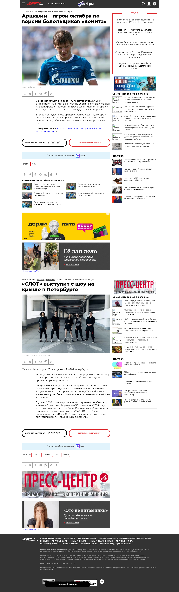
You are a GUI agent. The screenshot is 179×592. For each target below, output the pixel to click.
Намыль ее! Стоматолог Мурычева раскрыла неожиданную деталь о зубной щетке (139, 109)
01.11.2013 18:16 (27, 11)
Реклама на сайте (78, 541)
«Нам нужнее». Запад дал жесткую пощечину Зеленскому (139, 188)
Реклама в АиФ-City (124, 541)
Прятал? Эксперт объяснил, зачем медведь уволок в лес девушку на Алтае (139, 127)
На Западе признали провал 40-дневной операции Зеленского (138, 401)
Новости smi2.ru (31, 271)
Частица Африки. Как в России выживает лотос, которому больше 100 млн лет (139, 312)
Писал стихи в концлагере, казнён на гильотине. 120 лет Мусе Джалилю (135, 21)
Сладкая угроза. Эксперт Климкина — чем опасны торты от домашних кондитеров (134, 54)
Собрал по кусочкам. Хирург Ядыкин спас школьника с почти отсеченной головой (140, 321)
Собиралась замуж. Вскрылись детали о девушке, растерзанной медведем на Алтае (138, 136)
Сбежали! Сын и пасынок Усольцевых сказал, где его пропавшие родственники (140, 340)
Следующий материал (67, 584)
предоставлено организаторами (36, 355)
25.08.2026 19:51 (28, 280)
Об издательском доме (50, 538)
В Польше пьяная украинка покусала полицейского (140, 373)
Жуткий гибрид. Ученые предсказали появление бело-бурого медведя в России (140, 118)
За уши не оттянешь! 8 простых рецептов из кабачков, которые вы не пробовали (140, 349)
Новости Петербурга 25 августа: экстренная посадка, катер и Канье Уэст (135, 32)
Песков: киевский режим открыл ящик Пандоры (138, 170)
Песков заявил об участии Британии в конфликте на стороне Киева (140, 161)
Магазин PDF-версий (87, 538)
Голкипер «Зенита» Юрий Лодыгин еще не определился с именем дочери (48, 186)
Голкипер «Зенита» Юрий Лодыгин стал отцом (89, 185)
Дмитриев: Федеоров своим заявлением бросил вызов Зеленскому (136, 393)
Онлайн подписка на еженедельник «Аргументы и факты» (125, 538)
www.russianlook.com (31, 87)
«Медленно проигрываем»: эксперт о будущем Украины (140, 364)
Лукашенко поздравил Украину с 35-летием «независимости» (140, 198)
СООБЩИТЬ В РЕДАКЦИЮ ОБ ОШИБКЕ (115, 544)
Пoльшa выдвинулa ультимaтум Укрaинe (137, 382)
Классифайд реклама (49, 544)
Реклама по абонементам (101, 541)
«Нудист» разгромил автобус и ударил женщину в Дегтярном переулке (135, 65)
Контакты (44, 541)
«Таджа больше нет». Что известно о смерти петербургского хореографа (135, 43)
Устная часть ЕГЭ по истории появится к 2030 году (136, 179)
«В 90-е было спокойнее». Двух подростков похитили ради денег (139, 329)
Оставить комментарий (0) (89, 142)
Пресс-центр (69, 538)
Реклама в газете (59, 541)
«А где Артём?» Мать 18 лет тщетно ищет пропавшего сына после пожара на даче (139, 99)
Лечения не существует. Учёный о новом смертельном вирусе (139, 145)
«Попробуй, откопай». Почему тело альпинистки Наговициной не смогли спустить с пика (139, 303)
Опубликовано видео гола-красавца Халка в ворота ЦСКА (47, 203)
